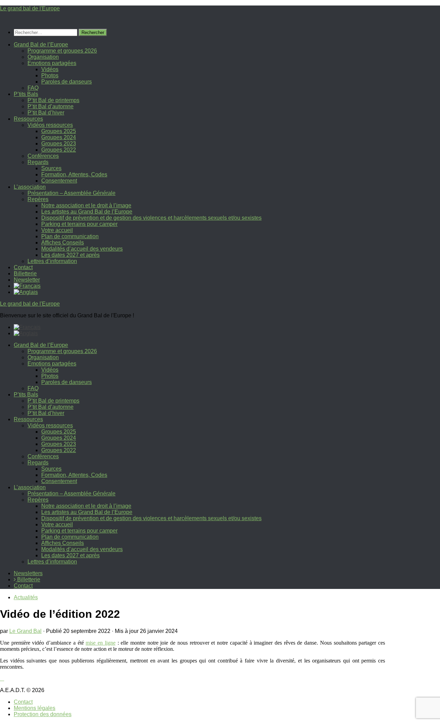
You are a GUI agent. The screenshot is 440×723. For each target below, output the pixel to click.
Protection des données (43, 714)
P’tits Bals (26, 94)
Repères (38, 199)
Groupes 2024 (58, 137)
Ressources (28, 119)
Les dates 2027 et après (70, 255)
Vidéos (49, 69)
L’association (30, 187)
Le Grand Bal (25, 631)
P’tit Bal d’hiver (46, 113)
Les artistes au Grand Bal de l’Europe (86, 212)
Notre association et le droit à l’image (86, 205)
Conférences (43, 156)
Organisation (43, 57)
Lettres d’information (52, 261)
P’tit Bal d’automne (51, 106)
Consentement (59, 181)
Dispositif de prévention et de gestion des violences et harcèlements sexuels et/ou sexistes (151, 218)
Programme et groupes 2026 (62, 51)
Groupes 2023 (58, 143)
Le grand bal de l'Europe (30, 8)
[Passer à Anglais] (26, 292)
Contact (23, 267)
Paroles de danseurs (66, 82)
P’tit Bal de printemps (53, 100)
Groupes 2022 (58, 150)
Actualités (26, 597)
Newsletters (28, 573)
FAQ (33, 88)
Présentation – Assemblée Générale (72, 193)
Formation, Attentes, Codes (74, 174)
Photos (49, 75)
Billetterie (25, 273)
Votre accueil (57, 230)
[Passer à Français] (27, 327)
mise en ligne (100, 643)
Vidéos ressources (50, 125)
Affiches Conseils (62, 242)
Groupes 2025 (58, 131)
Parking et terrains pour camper (79, 224)
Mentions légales (34, 708)
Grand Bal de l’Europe (41, 44)
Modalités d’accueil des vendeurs (82, 249)
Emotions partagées (52, 63)
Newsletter (27, 280)
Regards (38, 162)
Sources (51, 168)
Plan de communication (70, 236)
